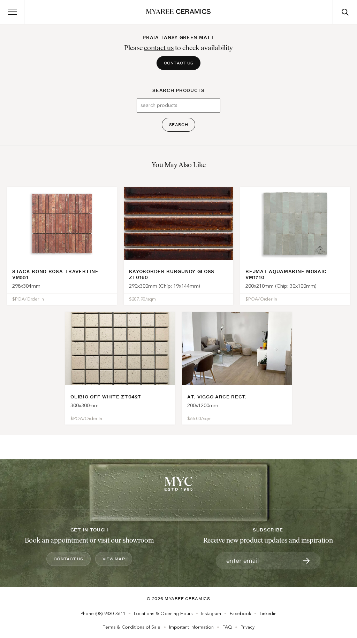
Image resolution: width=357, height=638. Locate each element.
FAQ (227, 627)
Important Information (191, 627)
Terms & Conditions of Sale (131, 627)
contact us (159, 48)
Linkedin (268, 613)
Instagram (211, 613)
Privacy (248, 627)
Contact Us (178, 62)
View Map (113, 558)
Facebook (240, 613)
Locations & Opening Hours (163, 613)
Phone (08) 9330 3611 (103, 613)
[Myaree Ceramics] (178, 12)
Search (178, 124)
